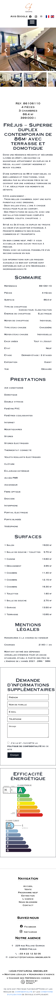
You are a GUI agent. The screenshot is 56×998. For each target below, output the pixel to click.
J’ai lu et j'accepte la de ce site (28, 746)
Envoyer (14, 755)
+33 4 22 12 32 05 (30, 953)
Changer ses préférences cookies (29, 977)
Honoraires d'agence (41, 974)
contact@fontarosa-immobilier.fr (29, 957)
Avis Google (19, 16)
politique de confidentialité (24, 746)
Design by (32, 981)
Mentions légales (15, 974)
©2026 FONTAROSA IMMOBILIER (28, 971)
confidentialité (23, 991)
